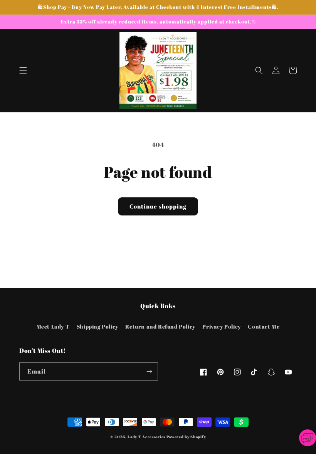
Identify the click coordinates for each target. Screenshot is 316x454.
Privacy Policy (221, 326)
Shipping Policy (97, 326)
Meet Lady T (53, 326)
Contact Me (263, 326)
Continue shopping (158, 206)
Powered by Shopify (186, 436)
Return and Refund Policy (160, 326)
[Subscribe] (149, 371)
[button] (23, 70)
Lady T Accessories (146, 436)
